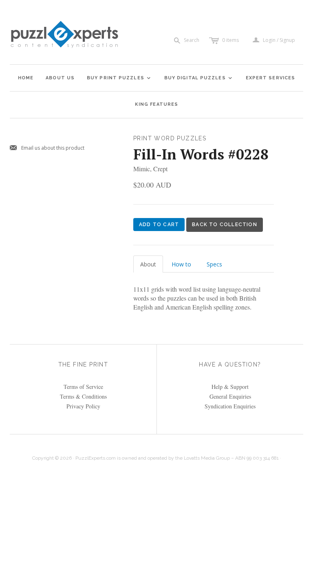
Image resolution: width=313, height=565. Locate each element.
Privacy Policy (83, 406)
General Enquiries (230, 396)
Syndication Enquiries (230, 406)
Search (191, 40)
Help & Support (230, 386)
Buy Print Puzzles (119, 78)
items (230, 40)
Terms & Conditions (83, 396)
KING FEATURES (156, 104)
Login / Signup (279, 40)
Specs (214, 264)
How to (181, 264)
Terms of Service (83, 386)
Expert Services (270, 78)
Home (25, 78)
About (148, 264)
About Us (60, 78)
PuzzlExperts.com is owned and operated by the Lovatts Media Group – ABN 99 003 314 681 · (178, 458)
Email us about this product (47, 148)
